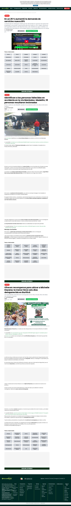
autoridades (8, 138)
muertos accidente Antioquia (8, 258)
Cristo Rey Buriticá (35, 437)
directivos (17, 57)
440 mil (8, 54)
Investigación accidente (35, 254)
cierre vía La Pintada (35, 250)
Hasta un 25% (17, 60)
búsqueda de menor (44, 434)
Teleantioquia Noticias (8, 72)
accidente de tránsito (17, 246)
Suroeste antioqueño (8, 261)
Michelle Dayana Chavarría (44, 441)
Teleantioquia (44, 68)
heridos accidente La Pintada (26, 254)
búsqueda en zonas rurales (17, 437)
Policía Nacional (8, 448)
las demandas (17, 64)
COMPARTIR (22, 30)
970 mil (17, 54)
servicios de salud (35, 68)
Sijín (26, 448)
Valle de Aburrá (35, 71)
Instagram (56, 478)
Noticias (30, 8)
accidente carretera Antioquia (8, 246)
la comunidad (35, 60)
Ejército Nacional (17, 441)
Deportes (35, 8)
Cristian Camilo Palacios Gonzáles (8, 254)
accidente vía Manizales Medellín (44, 246)
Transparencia (17, 8)
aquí (49, 3)
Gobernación (8, 335)
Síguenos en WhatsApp (32, 30)
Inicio (11, 8)
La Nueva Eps (8, 64)
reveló (26, 68)
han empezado (8, 60)
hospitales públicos (26, 60)
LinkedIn (61, 478)
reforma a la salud (17, 68)
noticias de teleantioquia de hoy (35, 64)
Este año (35, 57)
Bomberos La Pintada (17, 250)
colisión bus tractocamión (44, 250)
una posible (17, 71)
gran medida (44, 57)
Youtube (51, 478)
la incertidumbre (44, 60)
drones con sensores (8, 441)
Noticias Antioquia (26, 257)
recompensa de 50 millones (17, 449)
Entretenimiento (43, 8)
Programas (24, 8)
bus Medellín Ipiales (26, 250)
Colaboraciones (51, 8)
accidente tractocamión (35, 246)
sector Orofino (43, 257)
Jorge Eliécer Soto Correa (44, 254)
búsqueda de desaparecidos (35, 434)
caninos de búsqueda (26, 437)
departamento (8, 57)
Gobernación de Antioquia (26, 441)
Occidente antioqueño (44, 445)
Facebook (47, 478)
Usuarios (26, 71)
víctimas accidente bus (35, 261)
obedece (8, 68)
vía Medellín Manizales (26, 261)
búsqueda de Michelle (8, 437)
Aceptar (35, 5)
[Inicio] (7, 478)
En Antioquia (26, 57)
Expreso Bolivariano (17, 254)
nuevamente (44, 64)
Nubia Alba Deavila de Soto (35, 258)
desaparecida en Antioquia (44, 437)
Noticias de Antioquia (35, 445)
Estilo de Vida (60, 8)
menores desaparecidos (35, 441)
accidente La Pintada (26, 246)
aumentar (43, 54)
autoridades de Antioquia (17, 434)
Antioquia (35, 54)
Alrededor (26, 54)
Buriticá (26, 433)
